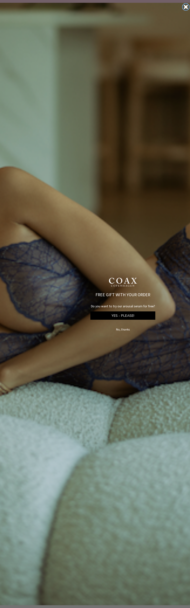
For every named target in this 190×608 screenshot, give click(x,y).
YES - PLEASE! (123, 315)
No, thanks (123, 330)
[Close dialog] (186, 7)
